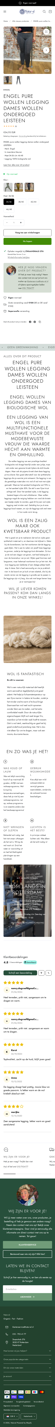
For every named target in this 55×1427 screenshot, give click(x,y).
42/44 (33, 201)
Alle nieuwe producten (20, 21)
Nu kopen (27, 241)
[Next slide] (46, 50)
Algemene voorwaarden (12, 1406)
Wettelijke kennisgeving (12, 1410)
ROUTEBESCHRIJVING (34, 922)
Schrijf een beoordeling (20, 972)
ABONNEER (25, 1296)
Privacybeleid (8, 1402)
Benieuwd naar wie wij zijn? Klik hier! (27, 1254)
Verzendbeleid (39, 1402)
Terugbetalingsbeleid (23, 1402)
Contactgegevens (29, 1406)
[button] (4, 11)
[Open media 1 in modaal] (46, 32)
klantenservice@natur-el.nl (37, 281)
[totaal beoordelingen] (27, 126)
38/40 (21, 201)
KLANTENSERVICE (27, 1244)
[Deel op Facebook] (30, 321)
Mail (5, 1166)
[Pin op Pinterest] (34, 321)
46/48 (9, 209)
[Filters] (41, 973)
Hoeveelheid (9, 216)
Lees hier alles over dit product (16, 165)
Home (6, 21)
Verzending (23, 136)
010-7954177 (22, 1166)
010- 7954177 (28, 288)
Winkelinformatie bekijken (19, 257)
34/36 (9, 201)
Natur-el (13, 1423)
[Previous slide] (9, 50)
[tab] (8, 80)
